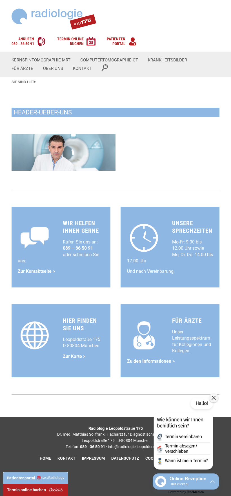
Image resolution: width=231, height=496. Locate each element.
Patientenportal (22, 478)
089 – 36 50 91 (78, 248)
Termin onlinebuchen (70, 41)
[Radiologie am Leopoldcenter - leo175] (54, 19)
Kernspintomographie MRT (41, 60)
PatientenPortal (116, 41)
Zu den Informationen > (151, 361)
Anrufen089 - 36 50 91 (23, 41)
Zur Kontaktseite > (36, 271)
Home (45, 458)
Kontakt (82, 68)
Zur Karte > (74, 356)
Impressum (93, 458)
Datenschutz (125, 458)
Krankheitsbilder (167, 60)
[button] (183, 434)
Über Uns (53, 68)
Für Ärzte (22, 68)
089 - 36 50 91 (92, 446)
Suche (104, 67)
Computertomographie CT (109, 60)
